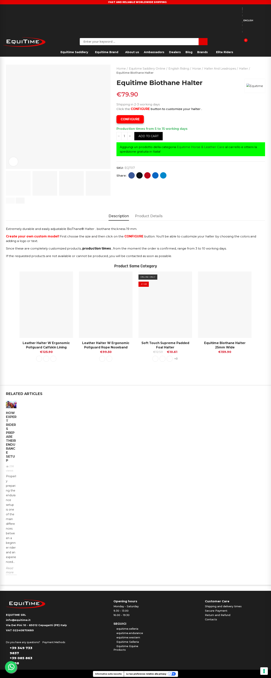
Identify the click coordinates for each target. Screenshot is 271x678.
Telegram (163, 175)
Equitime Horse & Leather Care (200, 147)
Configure (130, 119)
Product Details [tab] (148, 216)
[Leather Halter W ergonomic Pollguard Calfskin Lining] (46, 305)
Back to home (257, 70)
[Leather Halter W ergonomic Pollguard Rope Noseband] (106, 305)
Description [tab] (119, 216)
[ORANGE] (169, 358)
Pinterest (147, 175)
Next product (262, 70)
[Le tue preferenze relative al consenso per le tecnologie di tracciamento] (264, 671)
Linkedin (155, 175)
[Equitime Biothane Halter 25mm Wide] (225, 305)
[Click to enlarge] (13, 161)
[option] (11, 491)
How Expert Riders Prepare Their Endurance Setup (11, 436)
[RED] (155, 358)
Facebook (131, 175)
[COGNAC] (46, 358)
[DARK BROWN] (53, 358)
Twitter (139, 175)
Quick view (63, 278)
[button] (10, 201)
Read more (9, 570)
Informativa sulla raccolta (108, 673)
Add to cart (148, 136)
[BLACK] (39, 358)
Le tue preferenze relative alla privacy (146, 673)
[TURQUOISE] (162, 358)
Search (203, 41)
